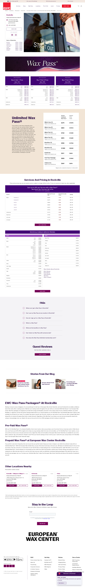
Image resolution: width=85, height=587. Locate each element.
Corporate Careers (35, 566)
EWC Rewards (47, 564)
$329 (25, 87)
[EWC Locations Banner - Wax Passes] (42, 71)
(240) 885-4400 (12, 483)
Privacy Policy (61, 566)
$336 (27, 100)
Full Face (46, 250)
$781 (51, 89)
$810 (53, 97)
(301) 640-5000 (12, 25)
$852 (76, 89)
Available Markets (76, 567)
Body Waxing (47, 272)
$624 (76, 98)
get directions (11, 22)
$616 (51, 100)
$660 (51, 86)
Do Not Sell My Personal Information (11, 573)
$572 (51, 98)
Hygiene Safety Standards (34, 574)
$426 (27, 89)
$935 (51, 90)
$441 (25, 95)
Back (7, 241)
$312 (27, 98)
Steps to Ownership (77, 569)
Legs (7, 271)
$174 (27, 102)
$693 (51, 95)
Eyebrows (8, 214)
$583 (51, 94)
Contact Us (47, 560)
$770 (51, 93)
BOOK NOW (66, 6)
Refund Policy (61, 560)
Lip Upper (8, 219)
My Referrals (47, 562)
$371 (25, 94)
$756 (76, 95)
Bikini (7, 197)
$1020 (76, 90)
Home (6, 10)
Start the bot (61, 583)
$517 (51, 87)
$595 (25, 90)
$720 (76, 86)
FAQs (45, 569)
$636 (76, 94)
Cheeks (46, 240)
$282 (27, 87)
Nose (46, 263)
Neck (46, 260)
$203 (25, 102)
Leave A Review (42, 354)
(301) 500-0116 (37, 483)
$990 (51, 97)
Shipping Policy (62, 562)
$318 (27, 94)
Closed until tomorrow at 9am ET (13, 17)
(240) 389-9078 (62, 483)
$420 (25, 86)
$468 (53, 98)
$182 (25, 104)
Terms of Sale (61, 569)
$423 (53, 87)
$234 (53, 104)
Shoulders (8, 278)
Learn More (47, 190)
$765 (53, 90)
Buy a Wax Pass (14, 32)
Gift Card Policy (62, 564)
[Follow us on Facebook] (12, 34)
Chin (46, 243)
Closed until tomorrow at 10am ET (39, 475)
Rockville (23, 10)
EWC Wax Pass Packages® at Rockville (31, 403)
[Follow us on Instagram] (15, 34)
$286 (51, 104)
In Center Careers (35, 569)
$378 (27, 95)
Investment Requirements (75, 564)
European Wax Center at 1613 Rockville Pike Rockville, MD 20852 (41, 10)
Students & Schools (35, 571)
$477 (53, 94)
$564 (76, 87)
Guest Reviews (42, 347)
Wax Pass (46, 275)
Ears (46, 245)
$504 (53, 100)
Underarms (8, 212)
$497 (25, 89)
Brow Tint (47, 238)
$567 (53, 95)
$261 (53, 102)
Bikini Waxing (47, 271)
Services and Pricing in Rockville (42, 180)
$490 (25, 93)
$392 (25, 100)
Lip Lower (8, 217)
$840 (76, 93)
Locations (11, 10)
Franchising (33, 564)
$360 (27, 86)
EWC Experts (47, 566)
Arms (7, 238)
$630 (25, 97)
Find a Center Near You (36, 560)
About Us (33, 562)
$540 (27, 97)
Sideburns (47, 265)
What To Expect (47, 277)
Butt (7, 254)
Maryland (17, 10)
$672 (76, 100)
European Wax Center (11, 571)
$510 (27, 90)
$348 (76, 102)
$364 (25, 98)
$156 (27, 104)
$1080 (76, 97)
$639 (53, 89)
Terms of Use (61, 571)
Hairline (46, 253)
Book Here (14, 29)
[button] (78, 6)
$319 (51, 102)
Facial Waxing (47, 274)
